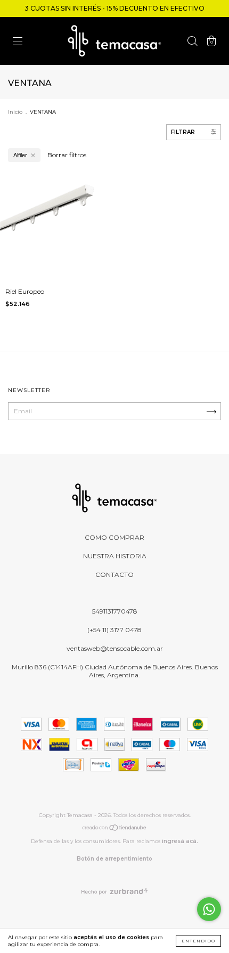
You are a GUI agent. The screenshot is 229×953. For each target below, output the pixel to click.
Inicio (15, 111)
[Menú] (17, 42)
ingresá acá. (180, 841)
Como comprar (114, 537)
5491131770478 (114, 611)
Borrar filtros (66, 155)
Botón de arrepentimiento (114, 858)
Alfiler (20, 155)
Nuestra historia (114, 556)
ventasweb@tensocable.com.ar (115, 648)
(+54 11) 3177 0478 (114, 630)
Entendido (198, 940)
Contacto (114, 574)
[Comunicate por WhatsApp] (209, 909)
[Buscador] (192, 42)
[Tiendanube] (114, 829)
